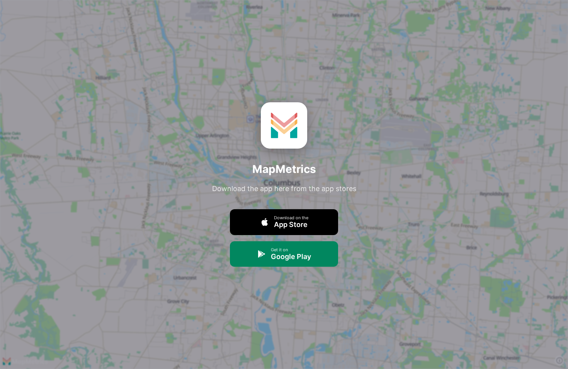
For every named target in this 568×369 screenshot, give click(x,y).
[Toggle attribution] (559, 360)
